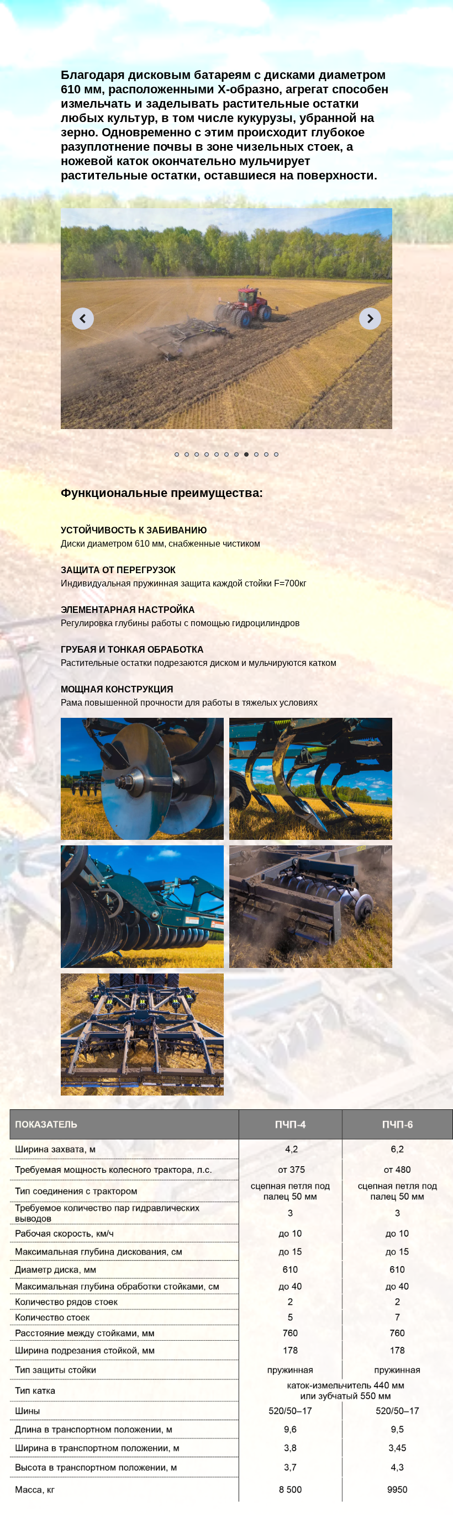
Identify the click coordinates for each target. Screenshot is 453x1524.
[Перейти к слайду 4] (206, 454)
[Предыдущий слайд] (83, 319)
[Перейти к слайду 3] (196, 454)
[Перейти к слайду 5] (216, 454)
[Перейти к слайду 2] (187, 454)
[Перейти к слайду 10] (266, 454)
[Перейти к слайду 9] (256, 454)
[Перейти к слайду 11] (276, 454)
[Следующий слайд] (370, 319)
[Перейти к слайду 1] (177, 454)
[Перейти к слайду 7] (236, 454)
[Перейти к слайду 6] (226, 454)
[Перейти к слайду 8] (246, 454)
